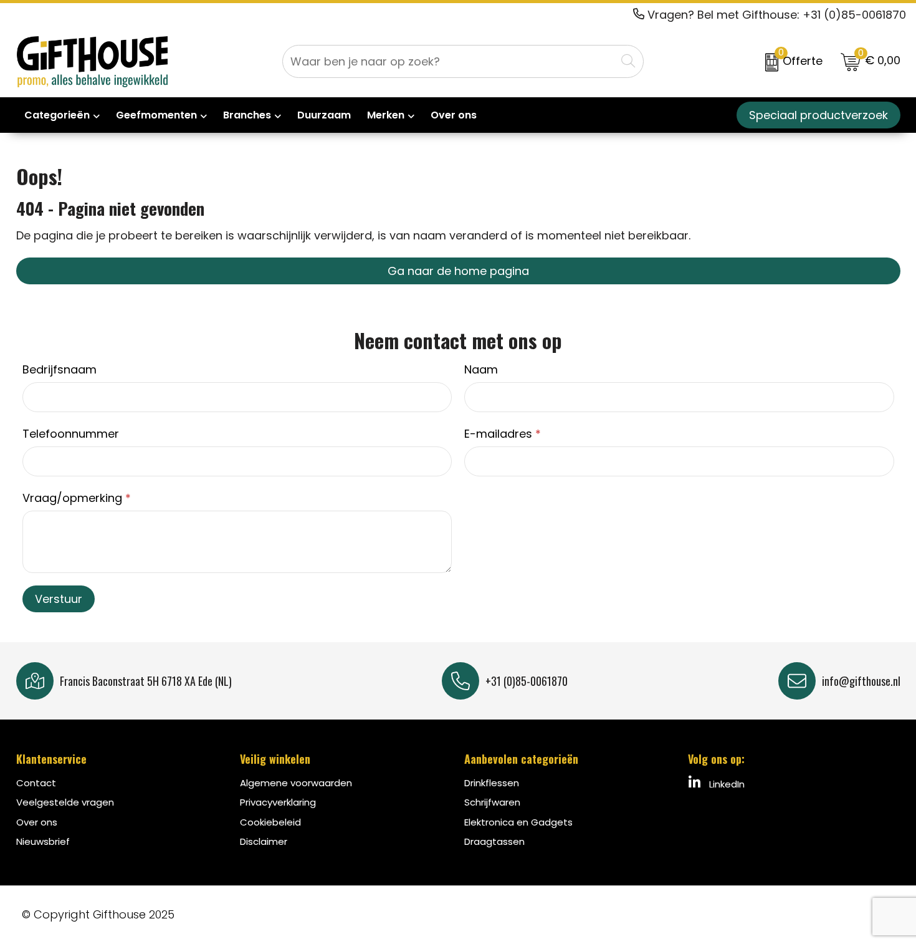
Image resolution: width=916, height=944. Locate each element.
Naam (481, 369)
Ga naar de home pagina (458, 271)
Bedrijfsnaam (59, 369)
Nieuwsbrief (43, 841)
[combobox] (449, 61)
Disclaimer (263, 841)
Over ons (36, 822)
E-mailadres (502, 433)
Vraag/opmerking (76, 498)
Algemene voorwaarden (296, 782)
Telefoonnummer (70, 433)
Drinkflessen (491, 782)
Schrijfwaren (492, 802)
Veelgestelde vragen (65, 802)
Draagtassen (494, 841)
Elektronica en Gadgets (518, 822)
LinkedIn (726, 784)
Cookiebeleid (270, 822)
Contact (36, 782)
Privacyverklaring (278, 802)
